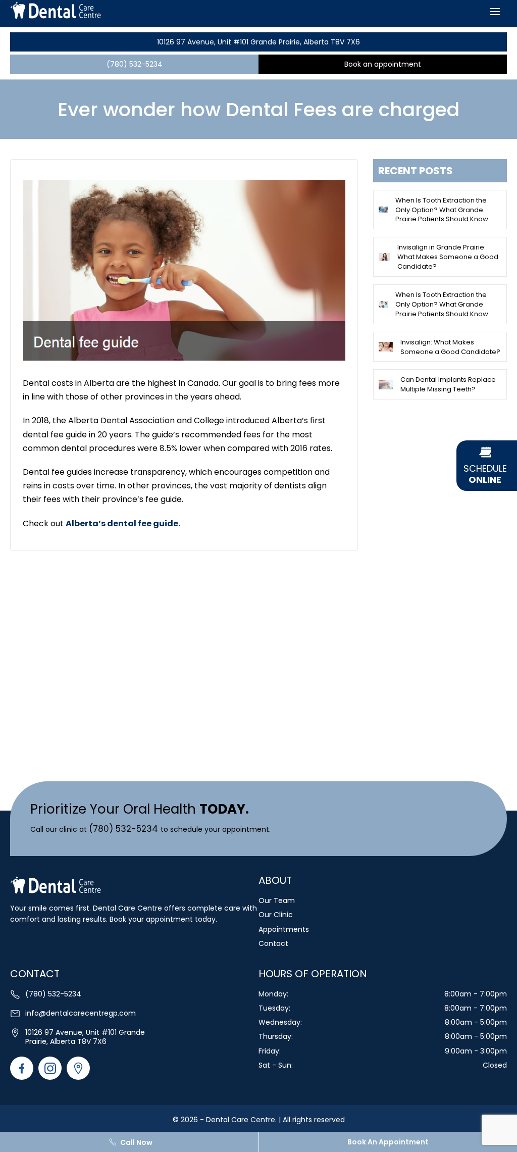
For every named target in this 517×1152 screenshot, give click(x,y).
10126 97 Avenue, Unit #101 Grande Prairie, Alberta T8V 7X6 (258, 42)
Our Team (276, 900)
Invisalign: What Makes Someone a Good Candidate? (450, 347)
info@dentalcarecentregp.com (80, 1013)
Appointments (283, 929)
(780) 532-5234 (135, 64)
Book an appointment (382, 64)
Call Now (136, 1142)
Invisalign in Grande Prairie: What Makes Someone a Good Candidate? (447, 256)
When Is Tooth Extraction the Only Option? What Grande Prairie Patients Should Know (441, 209)
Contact (273, 943)
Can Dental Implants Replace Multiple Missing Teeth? (448, 384)
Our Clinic (275, 915)
